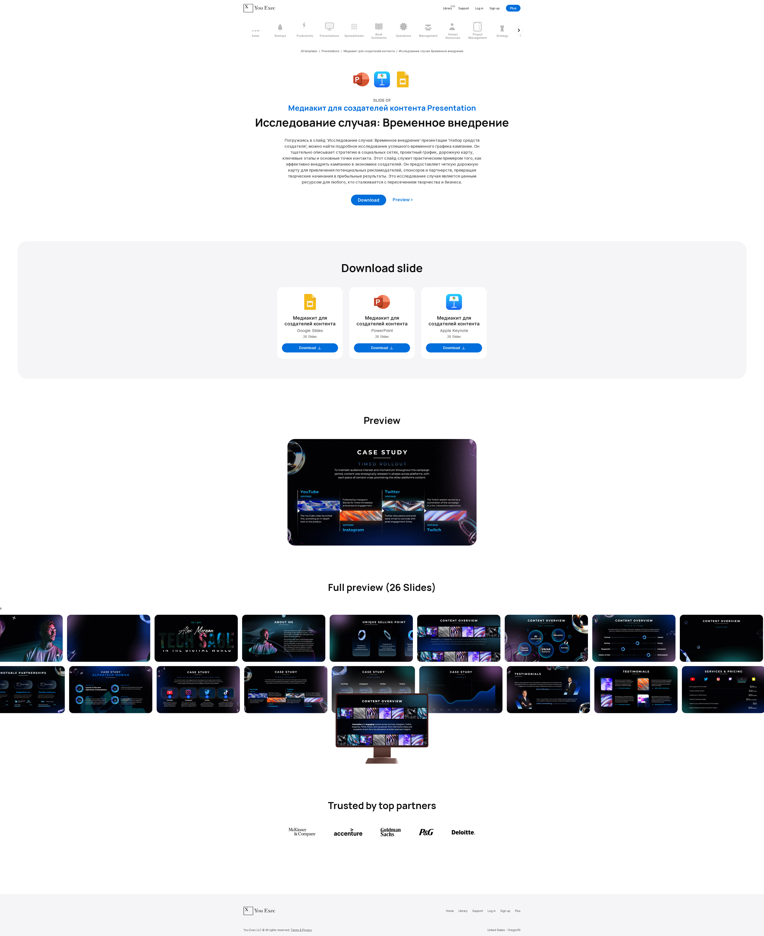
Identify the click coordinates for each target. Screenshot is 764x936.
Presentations (330, 51)
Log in (479, 8)
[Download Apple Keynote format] (382, 79)
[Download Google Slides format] (402, 79)
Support (463, 8)
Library (463, 911)
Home (450, 911)
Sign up (495, 8)
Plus (513, 8)
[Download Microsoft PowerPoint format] (361, 79)
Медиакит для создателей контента (369, 51)
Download (368, 200)
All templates (309, 51)
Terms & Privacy (301, 930)
